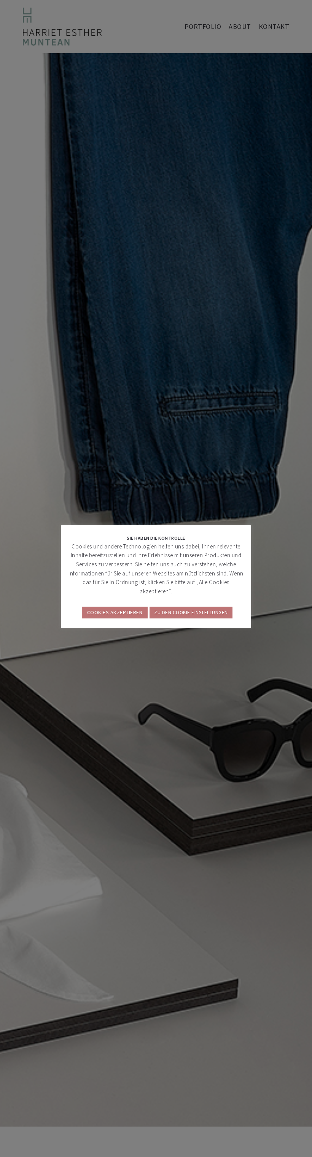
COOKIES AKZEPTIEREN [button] (115, 612)
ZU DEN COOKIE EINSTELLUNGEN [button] (191, 612)
